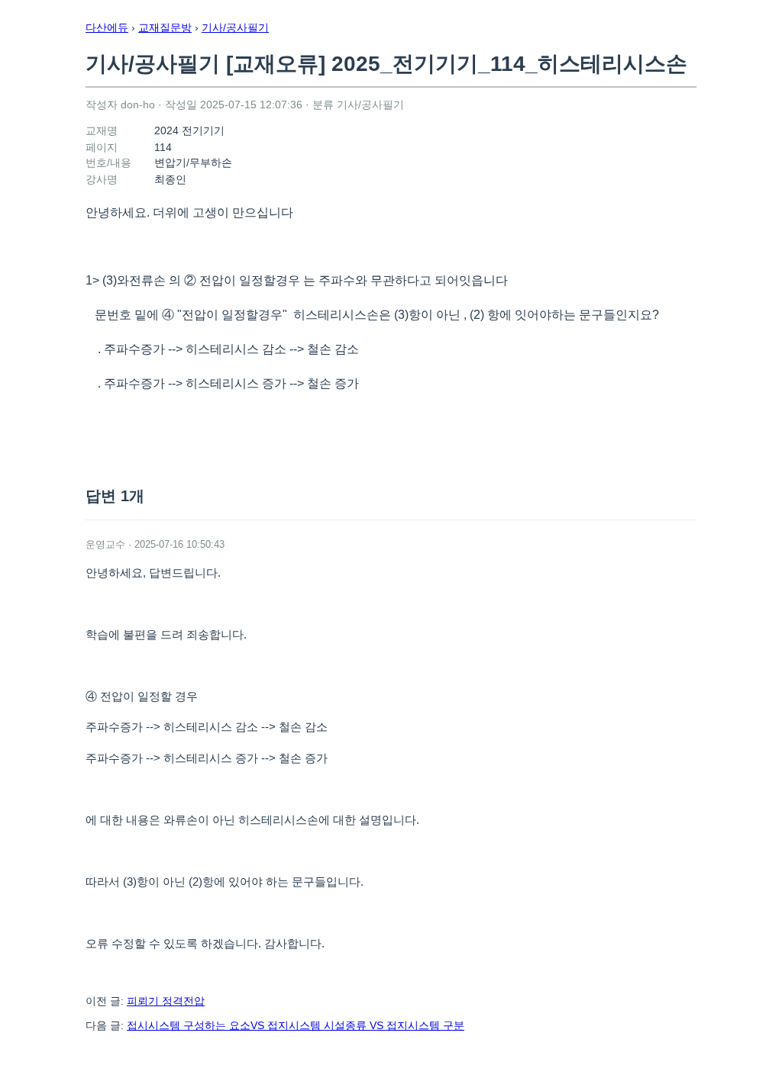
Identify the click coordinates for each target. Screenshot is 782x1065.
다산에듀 (107, 27)
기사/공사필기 (235, 27)
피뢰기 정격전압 (166, 1001)
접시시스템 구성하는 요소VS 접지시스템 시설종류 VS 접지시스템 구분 (295, 1025)
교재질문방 (165, 27)
